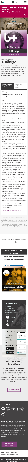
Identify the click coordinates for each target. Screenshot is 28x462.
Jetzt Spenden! (15, 389)
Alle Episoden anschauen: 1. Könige (18, 86)
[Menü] (25, 2)
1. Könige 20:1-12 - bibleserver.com (11, 210)
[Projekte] (16, 2)
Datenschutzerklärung (12, 454)
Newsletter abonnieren (9, 444)
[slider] (7, 459)
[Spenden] (21, 2)
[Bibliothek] (12, 2)
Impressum (3, 454)
